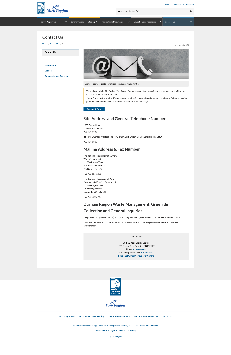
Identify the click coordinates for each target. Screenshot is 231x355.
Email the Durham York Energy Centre (136, 256)
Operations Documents (113, 22)
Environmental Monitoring (83, 22)
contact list (98, 84)
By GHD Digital (115, 337)
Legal (112, 330)
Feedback (190, 4)
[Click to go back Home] (52, 8)
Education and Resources (145, 22)
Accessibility (179, 4)
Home (44, 44)
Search (191, 11)
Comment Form (94, 109)
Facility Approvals (48, 22)
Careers (121, 330)
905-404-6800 (147, 252)
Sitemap (132, 330)
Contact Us (170, 22)
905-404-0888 (139, 249)
